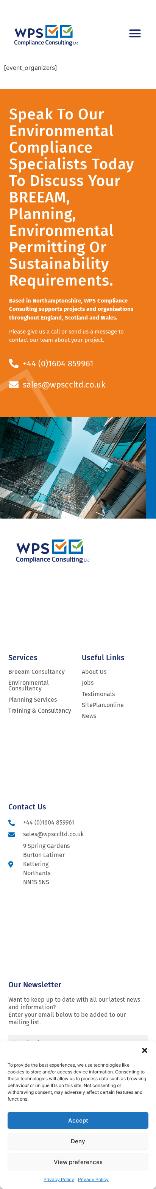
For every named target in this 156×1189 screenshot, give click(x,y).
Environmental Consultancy (28, 685)
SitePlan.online (103, 705)
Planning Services (32, 699)
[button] (144, 1050)
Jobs (88, 682)
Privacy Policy (59, 1179)
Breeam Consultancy (36, 671)
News (89, 716)
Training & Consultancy (39, 710)
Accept (78, 1120)
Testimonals (98, 694)
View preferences (78, 1162)
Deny (78, 1141)
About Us (94, 671)
